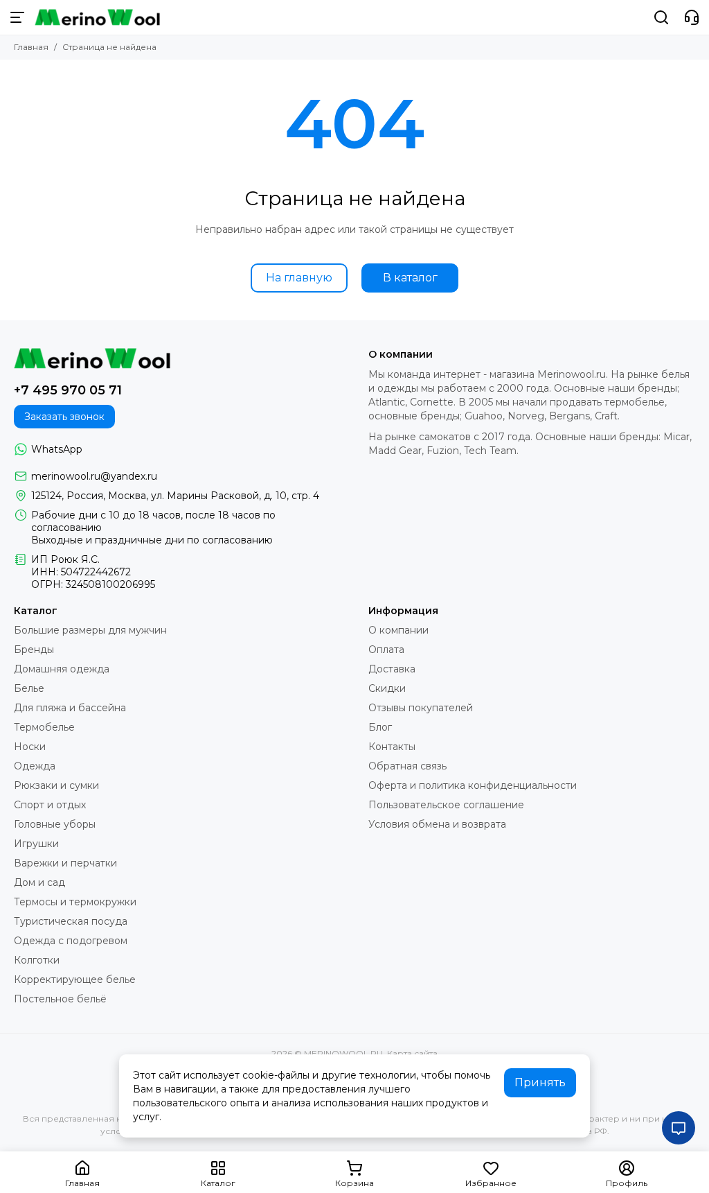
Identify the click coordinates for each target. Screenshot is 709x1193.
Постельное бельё (60, 999)
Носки (30, 746)
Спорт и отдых (50, 805)
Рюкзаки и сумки (56, 785)
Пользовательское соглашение (446, 805)
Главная (31, 47)
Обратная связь (407, 766)
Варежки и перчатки (65, 863)
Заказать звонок (64, 416)
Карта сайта (412, 1053)
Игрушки (36, 843)
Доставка (391, 669)
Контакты (391, 746)
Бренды (34, 649)
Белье (29, 688)
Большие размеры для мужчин (90, 630)
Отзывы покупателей (420, 708)
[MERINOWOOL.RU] (97, 17)
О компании (398, 630)
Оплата (386, 649)
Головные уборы (55, 824)
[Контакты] (691, 17)
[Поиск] (661, 17)
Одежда (34, 766)
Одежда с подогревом (70, 940)
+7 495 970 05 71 (68, 390)
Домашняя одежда (61, 669)
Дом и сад (39, 882)
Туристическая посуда (70, 921)
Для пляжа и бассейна (70, 708)
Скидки (387, 688)
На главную (299, 277)
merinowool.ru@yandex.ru (94, 476)
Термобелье (44, 727)
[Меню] (17, 17)
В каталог (410, 277)
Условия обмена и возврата (437, 824)
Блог (380, 727)
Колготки (37, 960)
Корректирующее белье (75, 979)
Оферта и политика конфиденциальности (472, 785)
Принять (540, 1082)
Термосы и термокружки (75, 902)
